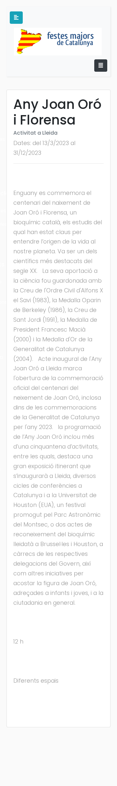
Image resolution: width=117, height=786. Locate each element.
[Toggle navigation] (100, 65)
